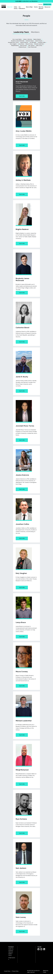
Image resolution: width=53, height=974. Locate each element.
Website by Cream (45, 971)
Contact (40, 4)
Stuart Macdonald (32, 47)
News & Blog (29, 7)
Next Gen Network (41, 7)
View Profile (22, 96)
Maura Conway (29, 44)
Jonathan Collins (42, 42)
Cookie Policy (7, 971)
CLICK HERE (18, 1)
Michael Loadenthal (39, 44)
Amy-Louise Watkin (17, 39)
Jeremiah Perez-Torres (13, 42)
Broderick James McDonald (17, 41)
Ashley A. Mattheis (27, 39)
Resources (47, 7)
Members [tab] (35, 32)
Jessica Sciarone (24, 42)
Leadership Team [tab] (21, 32)
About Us (9, 7)
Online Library (16, 7)
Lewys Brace (21, 44)
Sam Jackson (31, 45)
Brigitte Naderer (37, 39)
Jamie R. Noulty (39, 41)
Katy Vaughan (13, 44)
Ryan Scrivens (23, 45)
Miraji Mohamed (15, 45)
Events (36, 7)
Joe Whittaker (33, 42)
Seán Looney (39, 45)
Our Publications (22, 7)
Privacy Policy (15, 971)
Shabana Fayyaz (23, 47)
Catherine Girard (30, 41)
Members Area (47, 4)
